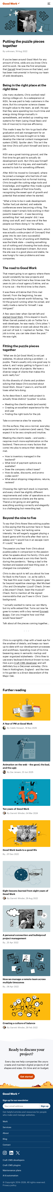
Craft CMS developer (25, 662)
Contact (7, 1144)
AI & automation (10, 1175)
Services (7, 1127)
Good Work (11, 3)
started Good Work (13, 316)
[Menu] (49, 4)
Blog (5, 1138)
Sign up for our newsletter (15, 1100)
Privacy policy (9, 1185)
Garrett (11, 69)
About (6, 1133)
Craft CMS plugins (12, 1165)
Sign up (45, 1106)
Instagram (5, 1153)
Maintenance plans (12, 1170)
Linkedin (11, 1153)
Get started (26, 1076)
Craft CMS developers (13, 1160)
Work (5, 1121)
